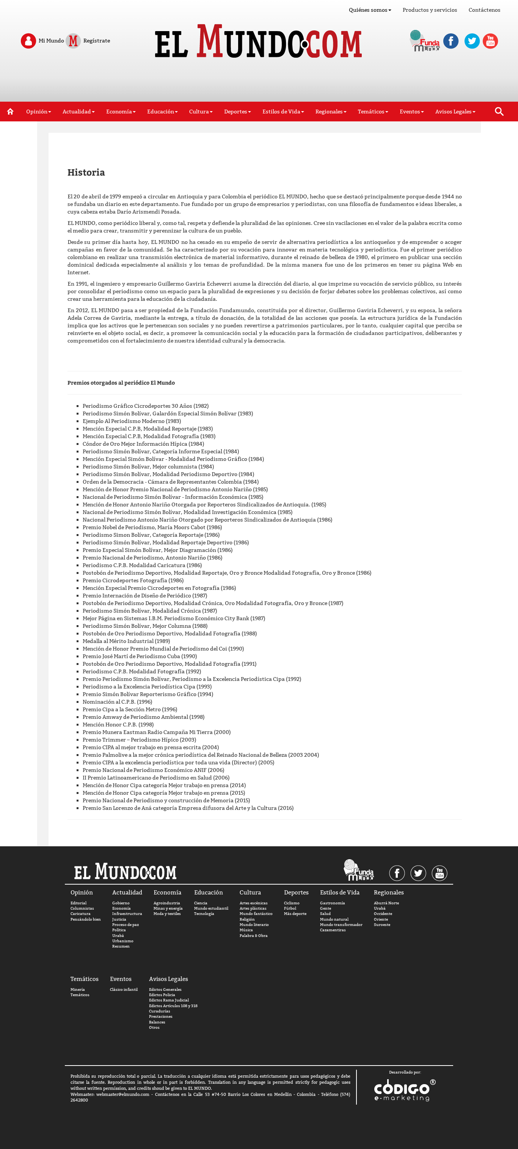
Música (246, 929)
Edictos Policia (162, 994)
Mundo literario (254, 924)
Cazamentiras (333, 929)
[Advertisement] (259, 83)
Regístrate (96, 40)
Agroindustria (167, 903)
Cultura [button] (199, 111)
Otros (154, 1027)
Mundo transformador (341, 924)
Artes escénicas (254, 903)
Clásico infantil (124, 989)
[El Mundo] (259, 39)
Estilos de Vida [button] (281, 111)
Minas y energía (168, 908)
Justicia (119, 919)
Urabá (118, 935)
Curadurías (159, 1011)
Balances (157, 1022)
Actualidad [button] (77, 111)
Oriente (381, 919)
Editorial (78, 903)
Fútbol (290, 908)
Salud (325, 913)
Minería (78, 989)
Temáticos (80, 994)
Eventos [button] (410, 111)
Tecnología (204, 913)
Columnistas (82, 908)
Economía (121, 908)
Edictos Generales (165, 989)
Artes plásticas (253, 908)
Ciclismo (292, 903)
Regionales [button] (329, 111)
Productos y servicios (430, 9)
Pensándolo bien (86, 919)
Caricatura (81, 913)
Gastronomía (332, 903)
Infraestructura (127, 913)
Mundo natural (334, 919)
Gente (325, 908)
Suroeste (382, 924)
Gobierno (121, 903)
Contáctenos (485, 9)
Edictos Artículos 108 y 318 (173, 1005)
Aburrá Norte (386, 903)
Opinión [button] (36, 111)
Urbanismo (122, 940)
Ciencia (200, 903)
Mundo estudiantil (211, 908)
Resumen (121, 946)
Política (119, 929)
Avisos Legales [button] (453, 111)
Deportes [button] (235, 111)
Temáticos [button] (371, 111)
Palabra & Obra (254, 935)
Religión (247, 919)
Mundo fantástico (256, 913)
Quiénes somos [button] (368, 9)
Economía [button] (119, 111)
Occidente (383, 913)
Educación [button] (160, 111)
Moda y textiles (167, 913)
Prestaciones (161, 1016)
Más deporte (295, 913)
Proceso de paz (125, 924)
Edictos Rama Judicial (169, 1000)
